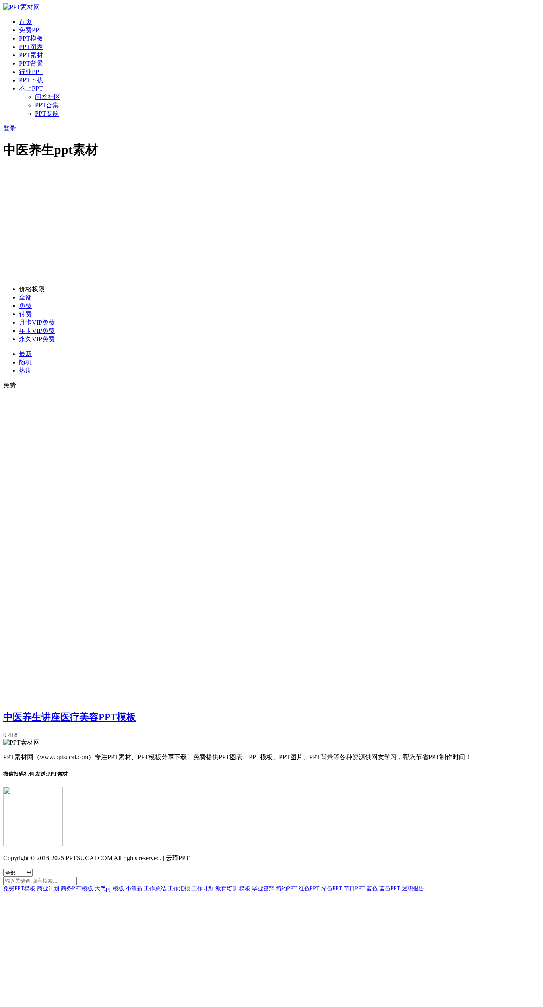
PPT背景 (31, 63)
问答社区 (47, 96)
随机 (25, 362)
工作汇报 (179, 889)
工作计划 (203, 889)
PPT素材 (31, 55)
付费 (25, 314)
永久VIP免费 (37, 339)
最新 (25, 353)
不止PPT (31, 88)
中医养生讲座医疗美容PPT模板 (69, 717)
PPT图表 (31, 46)
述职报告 (413, 889)
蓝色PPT (389, 889)
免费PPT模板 (19, 889)
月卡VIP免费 (37, 322)
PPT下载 (31, 80)
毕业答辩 (263, 889)
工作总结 (155, 889)
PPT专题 (47, 113)
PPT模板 (31, 38)
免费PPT (31, 30)
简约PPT (286, 889)
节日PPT (354, 889)
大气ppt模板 (109, 889)
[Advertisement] (271, 223)
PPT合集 (47, 105)
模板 (244, 889)
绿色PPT (331, 889)
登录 (9, 128)
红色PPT (309, 889)
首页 (25, 21)
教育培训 (226, 889)
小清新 (134, 889)
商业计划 (48, 889)
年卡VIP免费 (37, 330)
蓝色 (372, 889)
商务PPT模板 (77, 889)
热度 (25, 370)
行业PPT (31, 71)
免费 (25, 305)
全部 (25, 297)
